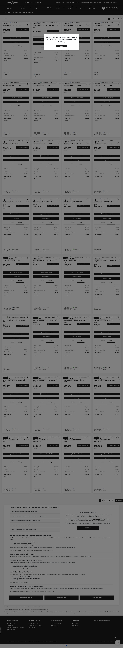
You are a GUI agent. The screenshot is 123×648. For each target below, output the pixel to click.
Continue (61, 46)
